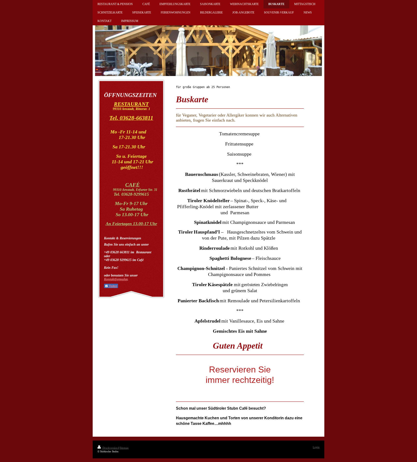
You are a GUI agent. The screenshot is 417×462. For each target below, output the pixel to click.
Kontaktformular (115, 279)
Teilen (112, 286)
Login (316, 447)
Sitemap (124, 447)
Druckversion (110, 447)
